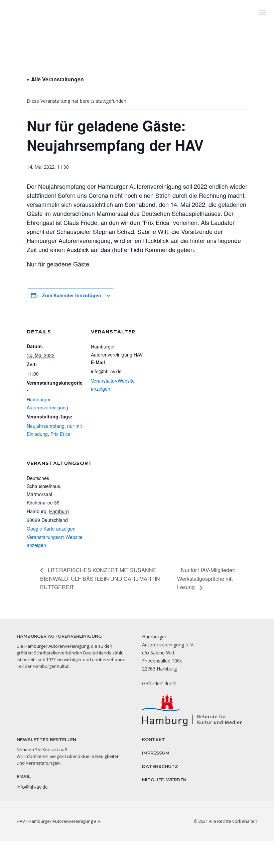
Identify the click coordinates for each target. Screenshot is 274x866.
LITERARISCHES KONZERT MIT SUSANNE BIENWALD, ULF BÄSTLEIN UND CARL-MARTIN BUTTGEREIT (100, 578)
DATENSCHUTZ (160, 766)
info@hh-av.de (32, 787)
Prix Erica (60, 433)
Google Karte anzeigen (51, 528)
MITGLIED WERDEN (164, 779)
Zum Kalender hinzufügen (71, 295)
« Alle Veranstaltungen (55, 79)
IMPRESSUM (155, 753)
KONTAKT (153, 739)
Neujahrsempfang (45, 425)
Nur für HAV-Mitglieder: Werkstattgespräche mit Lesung (206, 578)
